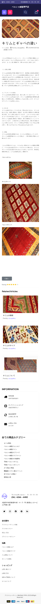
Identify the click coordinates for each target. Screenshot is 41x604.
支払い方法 (5, 532)
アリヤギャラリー (7, 528)
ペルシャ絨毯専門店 (20, 7)
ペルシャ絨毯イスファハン (12, 455)
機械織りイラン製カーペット (13, 471)
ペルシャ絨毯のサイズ (8, 551)
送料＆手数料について (8, 577)
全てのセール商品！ (10, 474)
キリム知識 (5, 48)
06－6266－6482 (8, 2)
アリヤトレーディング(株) (9, 524)
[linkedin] (27, 511)
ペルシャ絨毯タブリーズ (12, 452)
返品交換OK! (12, 414)
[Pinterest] (21, 511)
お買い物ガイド (6, 569)
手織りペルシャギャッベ (12, 465)
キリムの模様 (8, 315)
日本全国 (11, 396)
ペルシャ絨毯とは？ (8, 547)
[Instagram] (10, 511)
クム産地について (7, 555)
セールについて (6, 581)
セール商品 (7, 443)
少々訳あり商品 (9, 468)
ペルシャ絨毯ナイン (10, 449)
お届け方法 (5, 573)
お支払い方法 (12, 423)
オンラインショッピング (15, 405)
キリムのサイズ (9, 345)
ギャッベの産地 (6, 559)
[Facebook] (15, 511)
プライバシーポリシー (8, 536)
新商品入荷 (7, 477)
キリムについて (9, 375)
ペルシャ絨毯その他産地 (12, 458)
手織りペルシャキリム (11, 461)
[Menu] (10, 12)
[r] (4, 511)
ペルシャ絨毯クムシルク (12, 446)
